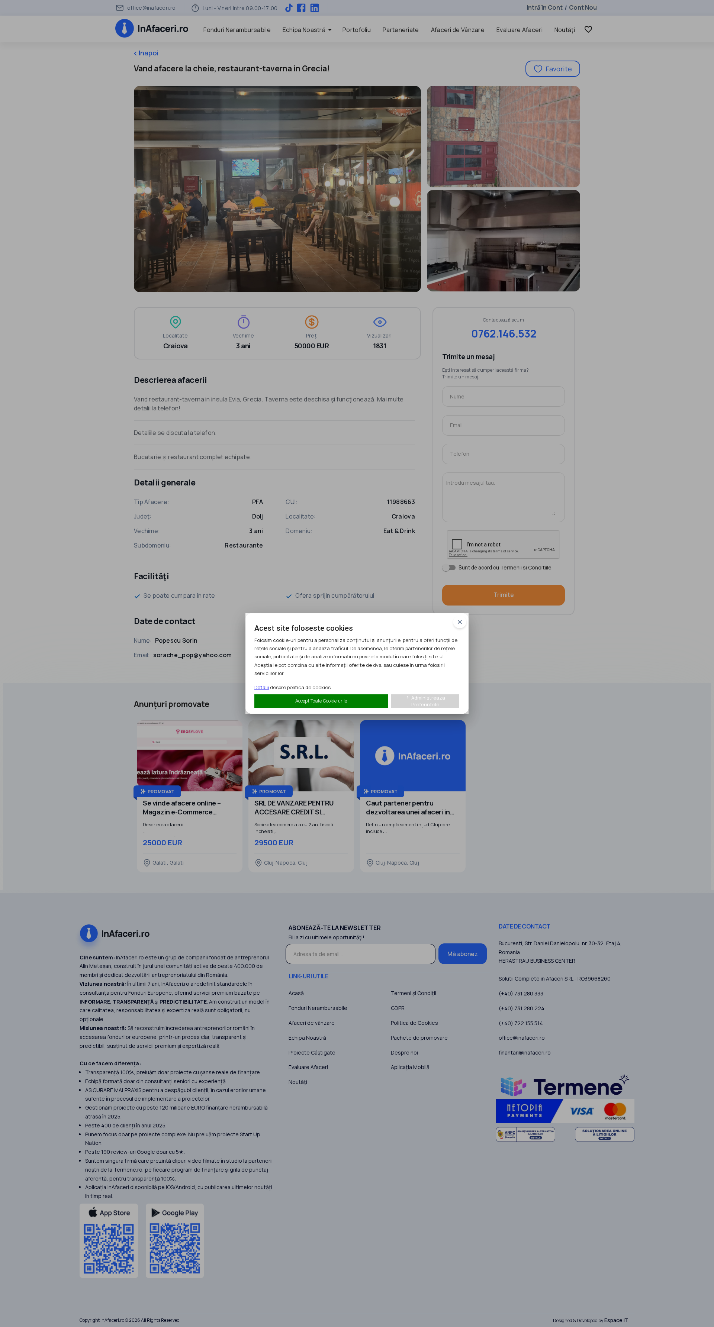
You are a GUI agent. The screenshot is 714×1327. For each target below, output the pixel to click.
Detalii (261, 687)
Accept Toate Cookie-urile (321, 701)
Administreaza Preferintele (425, 701)
